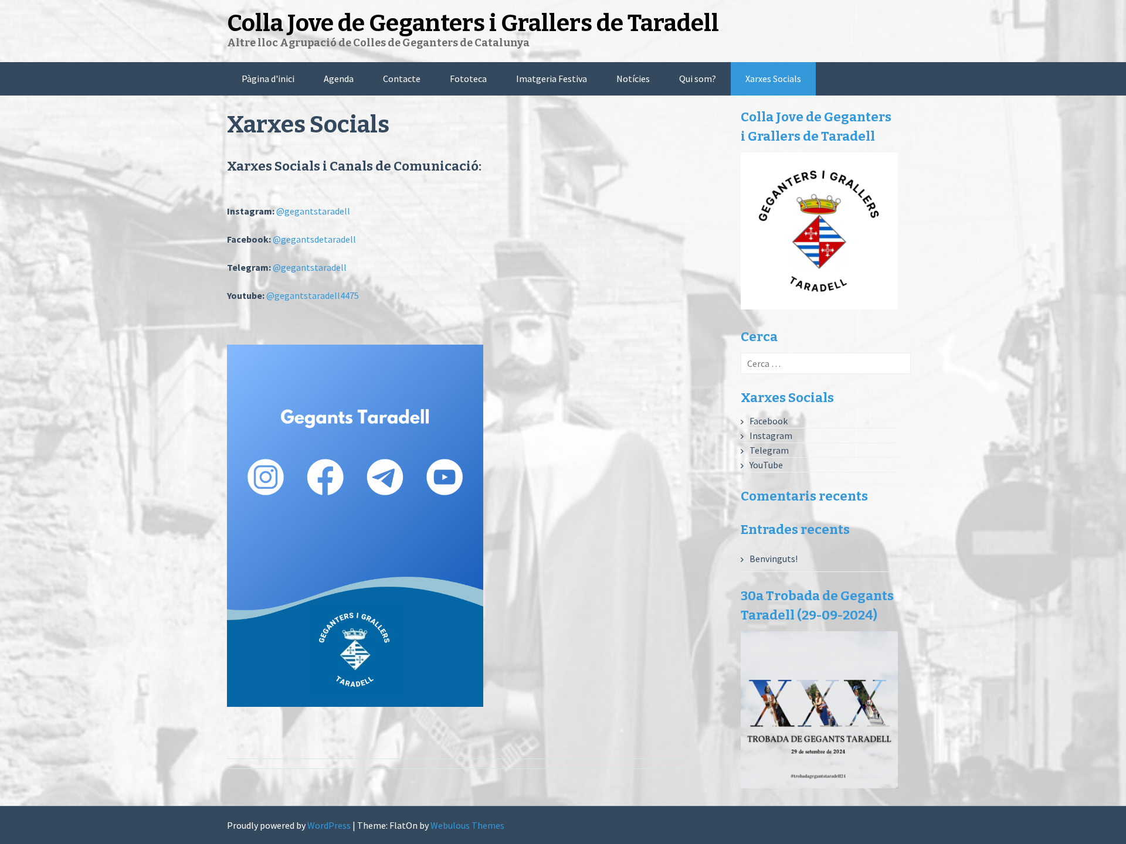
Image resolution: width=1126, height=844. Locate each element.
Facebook (768, 421)
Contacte (401, 78)
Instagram (770, 435)
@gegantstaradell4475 (312, 295)
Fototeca (468, 78)
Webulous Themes (467, 825)
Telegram (769, 450)
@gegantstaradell (313, 211)
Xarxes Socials (773, 78)
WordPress (329, 825)
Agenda (339, 78)
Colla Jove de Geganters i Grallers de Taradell (473, 23)
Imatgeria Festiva (551, 78)
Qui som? (697, 78)
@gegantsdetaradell (314, 239)
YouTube (766, 465)
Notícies (633, 78)
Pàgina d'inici (268, 78)
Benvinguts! (773, 558)
